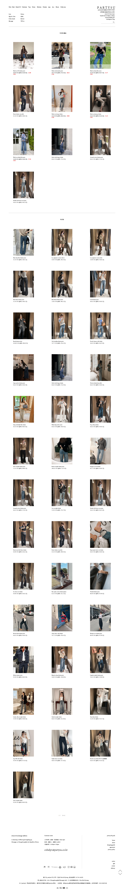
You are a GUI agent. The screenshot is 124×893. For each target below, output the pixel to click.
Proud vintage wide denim (96, 341)
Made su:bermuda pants (57, 70)
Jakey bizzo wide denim (57, 633)
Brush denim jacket (17, 341)
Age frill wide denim (18, 758)
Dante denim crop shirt (18, 114)
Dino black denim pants (18, 299)
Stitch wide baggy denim (57, 157)
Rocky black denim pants (19, 633)
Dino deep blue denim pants (19, 257)
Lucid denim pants (94, 299)
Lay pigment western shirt (96, 257)
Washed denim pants (95, 591)
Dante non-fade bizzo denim (19, 550)
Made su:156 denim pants (19, 70)
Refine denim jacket (17, 675)
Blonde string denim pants (58, 675)
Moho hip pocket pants (57, 424)
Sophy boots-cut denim (57, 758)
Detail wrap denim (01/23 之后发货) (98, 758)
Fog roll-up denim (94, 424)
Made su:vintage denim (57, 114)
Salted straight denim (57, 717)
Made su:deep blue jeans (95, 70)
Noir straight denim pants (19, 466)
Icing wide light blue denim (19, 424)
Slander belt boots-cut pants (19, 200)
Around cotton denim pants (96, 157)
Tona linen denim (94, 717)
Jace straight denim (56, 508)
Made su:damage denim (95, 114)
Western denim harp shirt (96, 383)
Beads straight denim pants (58, 466)
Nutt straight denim (17, 800)
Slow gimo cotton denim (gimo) (59, 591)
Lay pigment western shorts (58, 257)
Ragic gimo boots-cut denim (96, 550)
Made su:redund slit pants (19, 157)
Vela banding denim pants (58, 341)
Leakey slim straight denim (19, 717)
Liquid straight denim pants (96, 675)
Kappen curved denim (95, 466)
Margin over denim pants (96, 633)
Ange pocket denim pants (19, 383)
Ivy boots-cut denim (17, 591)
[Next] (63, 815)
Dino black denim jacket (57, 299)
